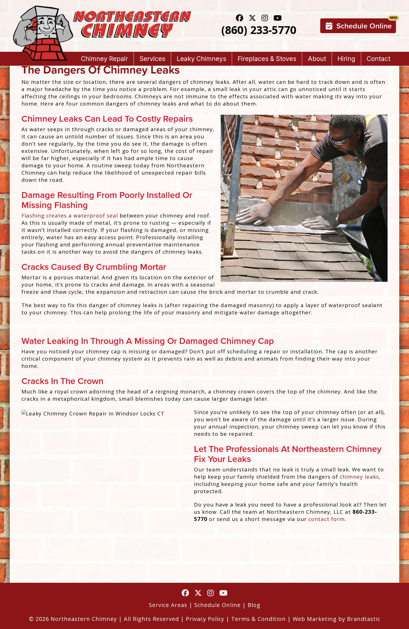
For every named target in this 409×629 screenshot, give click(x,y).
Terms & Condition (258, 619)
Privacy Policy (205, 619)
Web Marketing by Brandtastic (336, 619)
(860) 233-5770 (258, 29)
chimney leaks (359, 476)
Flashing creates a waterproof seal (69, 215)
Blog (254, 605)
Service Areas (168, 605)
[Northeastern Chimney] (102, 9)
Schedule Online (364, 25)
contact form (326, 519)
